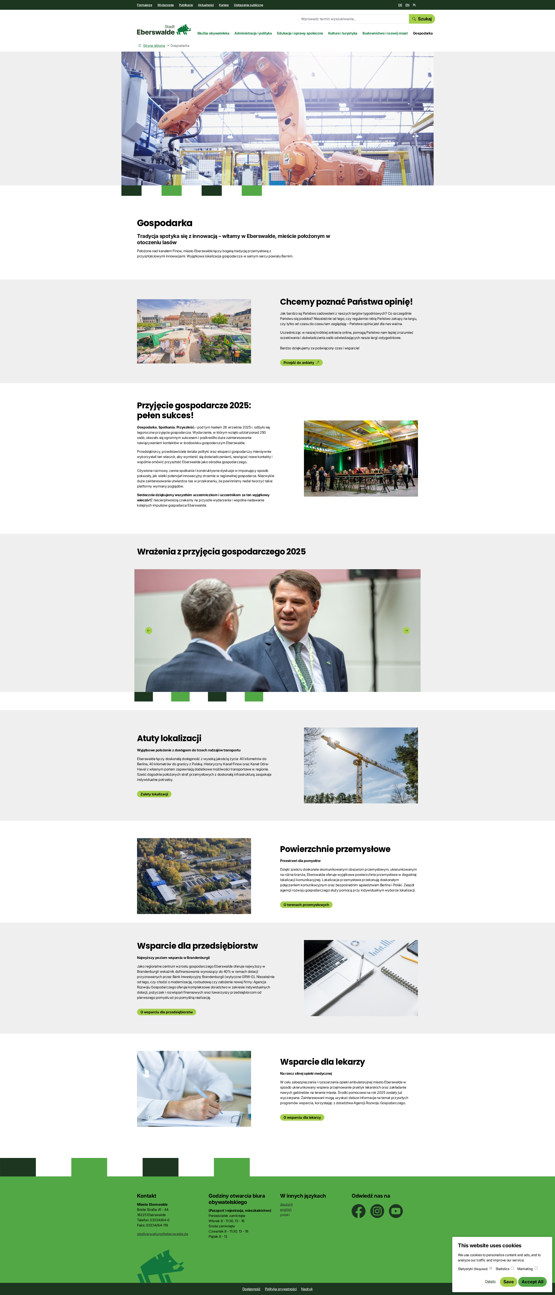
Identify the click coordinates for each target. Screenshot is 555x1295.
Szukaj (425, 18)
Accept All (532, 1281)
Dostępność (251, 1289)
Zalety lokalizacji (154, 794)
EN (407, 5)
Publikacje (186, 5)
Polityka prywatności (281, 1289)
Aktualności (206, 5)
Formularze (144, 5)
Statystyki (473, 1269)
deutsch (286, 1204)
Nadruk (307, 1289)
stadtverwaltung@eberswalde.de (162, 1234)
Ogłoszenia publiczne (248, 5)
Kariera (224, 5)
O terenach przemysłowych (306, 905)
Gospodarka (423, 33)
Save (508, 1281)
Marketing (525, 1269)
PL (414, 5)
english (286, 1209)
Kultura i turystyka (342, 33)
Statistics (502, 1269)
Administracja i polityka (253, 33)
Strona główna (154, 45)
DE (400, 5)
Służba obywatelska (213, 33)
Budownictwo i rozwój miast (385, 33)
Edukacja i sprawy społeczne (300, 33)
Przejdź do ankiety (299, 362)
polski (285, 1215)
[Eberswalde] (164, 29)
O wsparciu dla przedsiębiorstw (166, 1012)
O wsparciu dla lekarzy (302, 1117)
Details (490, 1281)
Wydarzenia (165, 5)
